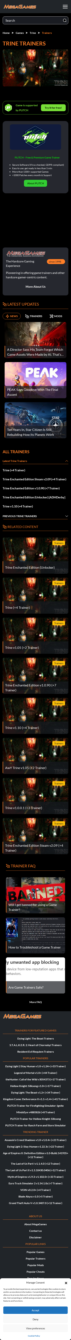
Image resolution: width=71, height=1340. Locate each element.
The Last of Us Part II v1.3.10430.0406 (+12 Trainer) (35, 1170)
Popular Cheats (36, 1271)
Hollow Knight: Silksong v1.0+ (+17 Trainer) (35, 1085)
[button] (66, 1282)
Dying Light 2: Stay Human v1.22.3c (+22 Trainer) (35, 1146)
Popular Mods (35, 1265)
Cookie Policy (34, 1336)
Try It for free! (53, 107)
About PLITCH (35, 183)
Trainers (47, 32)
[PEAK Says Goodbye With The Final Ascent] (35, 379)
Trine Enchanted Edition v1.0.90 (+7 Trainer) (31, 488)
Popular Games (35, 1251)
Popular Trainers (35, 1258)
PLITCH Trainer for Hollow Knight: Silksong (35, 1118)
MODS (58, 316)
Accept (35, 1310)
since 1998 (55, 261)
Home (6, 32)
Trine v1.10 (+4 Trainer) (18, 506)
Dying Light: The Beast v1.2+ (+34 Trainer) (35, 1092)
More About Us (36, 286)
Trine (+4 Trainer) (14, 470)
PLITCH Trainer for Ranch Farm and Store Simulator (35, 1125)
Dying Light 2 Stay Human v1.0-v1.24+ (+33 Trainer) (35, 1066)
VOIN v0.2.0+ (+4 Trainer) (35, 1189)
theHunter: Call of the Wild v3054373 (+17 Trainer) (36, 1079)
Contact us (35, 1230)
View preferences (35, 1328)
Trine (33, 32)
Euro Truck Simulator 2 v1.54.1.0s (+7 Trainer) (35, 1183)
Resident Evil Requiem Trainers (35, 1051)
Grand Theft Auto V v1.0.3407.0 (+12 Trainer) (35, 1203)
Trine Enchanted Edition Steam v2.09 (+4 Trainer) (34, 479)
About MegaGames (35, 1224)
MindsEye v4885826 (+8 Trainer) (35, 1112)
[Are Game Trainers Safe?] (35, 975)
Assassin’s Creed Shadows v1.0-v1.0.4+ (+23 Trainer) (35, 1139)
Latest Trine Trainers (15, 460)
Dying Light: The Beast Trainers (35, 1038)
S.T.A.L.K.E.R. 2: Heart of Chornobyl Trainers (36, 1045)
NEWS (14, 316)
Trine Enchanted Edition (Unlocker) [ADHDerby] (34, 497)
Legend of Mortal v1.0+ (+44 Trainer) (35, 1072)
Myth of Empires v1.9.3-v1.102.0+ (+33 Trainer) (35, 1176)
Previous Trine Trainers (20, 516)
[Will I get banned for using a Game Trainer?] (35, 894)
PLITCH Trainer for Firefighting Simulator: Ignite (35, 1105)
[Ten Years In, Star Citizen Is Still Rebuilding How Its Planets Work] (35, 419)
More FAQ (35, 1002)
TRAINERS (36, 316)
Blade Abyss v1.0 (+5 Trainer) (35, 1196)
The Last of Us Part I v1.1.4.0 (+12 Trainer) (35, 1163)
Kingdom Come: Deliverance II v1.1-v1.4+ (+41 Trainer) (35, 1099)
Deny (35, 1319)
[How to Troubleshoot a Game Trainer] (35, 935)
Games (20, 32)
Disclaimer (35, 1237)
